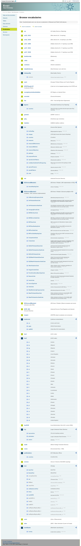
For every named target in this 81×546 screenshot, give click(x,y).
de (29, 357)
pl (29, 402)
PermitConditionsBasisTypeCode (37, 273)
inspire (26, 315)
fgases (26, 104)
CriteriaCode (32, 240)
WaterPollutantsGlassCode (35, 293)
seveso (26, 462)
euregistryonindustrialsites (32, 92)
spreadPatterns (32, 170)
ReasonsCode (32, 276)
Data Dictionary (15, 12)
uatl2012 (31, 329)
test (25, 466)
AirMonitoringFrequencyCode (36, 197)
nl (29, 399)
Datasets (5, 18)
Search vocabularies (26, 26)
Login (65, 1)
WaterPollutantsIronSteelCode (36, 297)
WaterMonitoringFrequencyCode (36, 290)
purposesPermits (33, 156)
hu (29, 378)
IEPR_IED (27, 309)
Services (5, 32)
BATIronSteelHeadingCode (35, 233)
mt (29, 396)
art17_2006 (27, 43)
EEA (9, 1)
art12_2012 (27, 35)
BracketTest (31, 473)
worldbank (27, 527)
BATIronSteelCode (33, 230)
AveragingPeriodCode (34, 209)
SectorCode (31, 280)
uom (25, 519)
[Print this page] (68, 1)
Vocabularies (6, 29)
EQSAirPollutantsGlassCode (35, 245)
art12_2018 (27, 39)
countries (31, 108)
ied (25, 178)
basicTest (31, 470)
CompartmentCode (33, 237)
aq (25, 31)
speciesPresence (33, 167)
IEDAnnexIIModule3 (30, 191)
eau (29, 479)
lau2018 (26, 425)
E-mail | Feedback (7, 541)
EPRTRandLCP (29, 86)
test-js (30, 491)
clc (29, 323)
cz (29, 354)
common (27, 64)
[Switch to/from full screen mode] (70, 1)
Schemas (5, 26)
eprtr (25, 82)
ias (25, 127)
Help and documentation (9, 15)
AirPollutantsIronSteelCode (35, 205)
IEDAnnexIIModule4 (30, 303)
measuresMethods (33, 146)
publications (28, 453)
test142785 (31, 495)
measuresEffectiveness (34, 143)
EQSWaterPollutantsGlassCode (36, 257)
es (29, 369)
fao (25, 100)
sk (29, 417)
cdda (25, 60)
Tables (4, 20)
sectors (30, 439)
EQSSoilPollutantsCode (34, 254)
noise (26, 449)
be (29, 345)
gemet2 (26, 114)
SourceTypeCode (33, 283)
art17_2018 (27, 52)
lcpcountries (32, 433)
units (30, 173)
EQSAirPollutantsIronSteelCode (36, 250)
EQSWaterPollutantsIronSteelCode (37, 261)
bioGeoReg (31, 131)
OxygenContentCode (34, 269)
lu (29, 390)
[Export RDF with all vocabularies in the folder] (76, 73)
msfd (25, 444)
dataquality (27, 73)
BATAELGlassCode (33, 212)
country (30, 531)
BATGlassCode (32, 222)
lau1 (25, 334)
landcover (27, 319)
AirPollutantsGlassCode (34, 200)
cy (29, 351)
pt (29, 405)
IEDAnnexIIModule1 (30, 182)
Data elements (6, 23)
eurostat (26, 96)
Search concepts (38, 26)
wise (25, 523)
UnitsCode (31, 286)
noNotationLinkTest (33, 488)
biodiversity (27, 56)
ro (29, 408)
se (29, 411)
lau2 (25, 338)
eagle (30, 326)
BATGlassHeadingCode (34, 226)
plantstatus (31, 436)
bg (29, 348)
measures (31, 140)
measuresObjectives (33, 150)
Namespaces (6, 34)
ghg (25, 119)
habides (26, 123)
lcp (25, 429)
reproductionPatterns (34, 159)
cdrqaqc (31, 134)
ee (29, 363)
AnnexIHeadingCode (34, 186)
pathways (31, 153)
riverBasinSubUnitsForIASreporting (37, 162)
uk (29, 420)
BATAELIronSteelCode (34, 218)
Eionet (9, 12)
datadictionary (28, 69)
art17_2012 (27, 48)
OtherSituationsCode (34, 265)
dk (29, 360)
